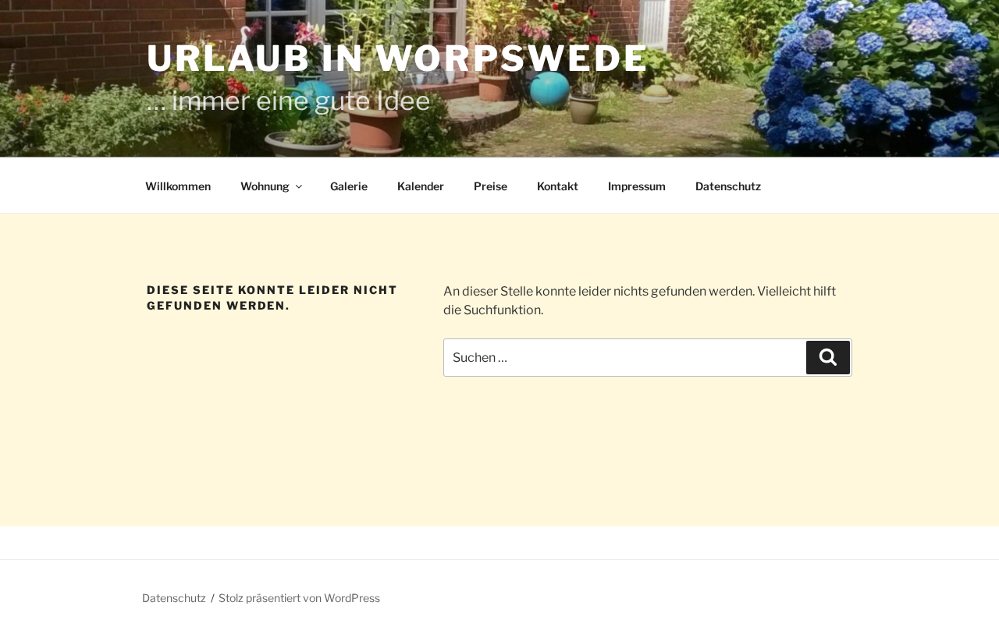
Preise (490, 186)
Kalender (420, 186)
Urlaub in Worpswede (398, 58)
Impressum (637, 186)
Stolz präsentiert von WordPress (299, 597)
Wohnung (265, 186)
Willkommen (178, 186)
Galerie (349, 186)
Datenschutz (728, 186)
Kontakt (557, 186)
